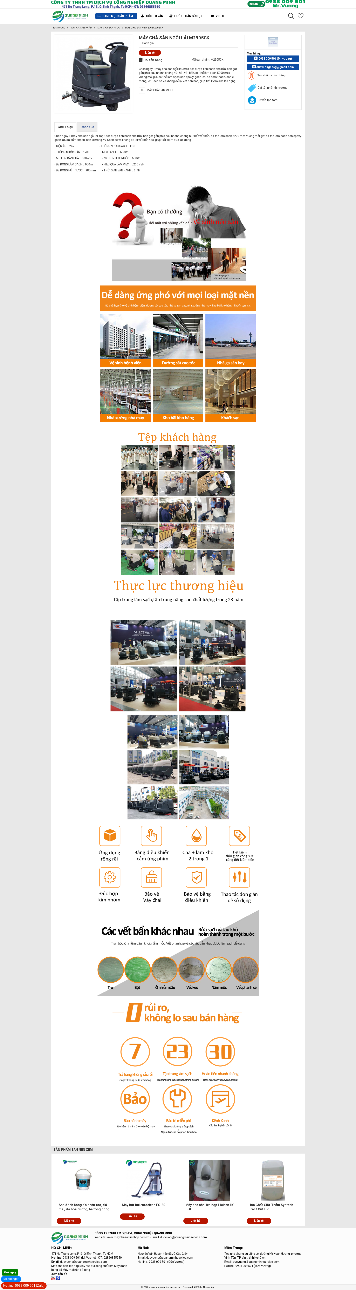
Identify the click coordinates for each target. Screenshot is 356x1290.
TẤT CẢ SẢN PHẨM (81, 27)
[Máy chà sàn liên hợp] (58, 1277)
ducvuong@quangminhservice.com (83, 1261)
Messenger (11, 1279)
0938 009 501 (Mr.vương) (275, 58)
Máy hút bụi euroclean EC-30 (143, 1205)
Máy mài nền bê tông (76, 1269)
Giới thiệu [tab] (65, 127)
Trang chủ (58, 27)
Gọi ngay (10, 1272)
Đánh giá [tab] (87, 127)
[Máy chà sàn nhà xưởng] (53, 1277)
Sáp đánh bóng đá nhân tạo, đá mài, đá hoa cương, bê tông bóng (84, 1207)
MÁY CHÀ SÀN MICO (108, 27)
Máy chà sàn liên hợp (65, 1266)
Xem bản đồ (59, 1274)
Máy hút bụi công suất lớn (97, 1266)
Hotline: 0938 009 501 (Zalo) (23, 1286)
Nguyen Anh (209, 1287)
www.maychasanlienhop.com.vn (128, 1237)
